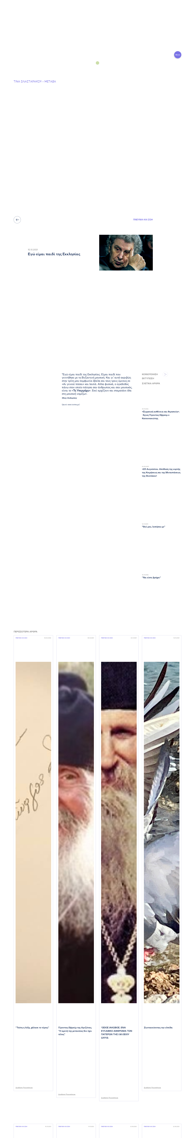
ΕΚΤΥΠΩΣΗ (148, 378)
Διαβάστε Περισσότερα (24, 1088)
